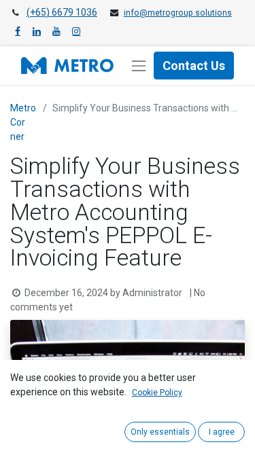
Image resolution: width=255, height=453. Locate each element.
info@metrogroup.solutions (178, 13)
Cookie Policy (157, 392)
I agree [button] (222, 432)
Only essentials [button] (160, 432)
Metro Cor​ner (23, 122)
